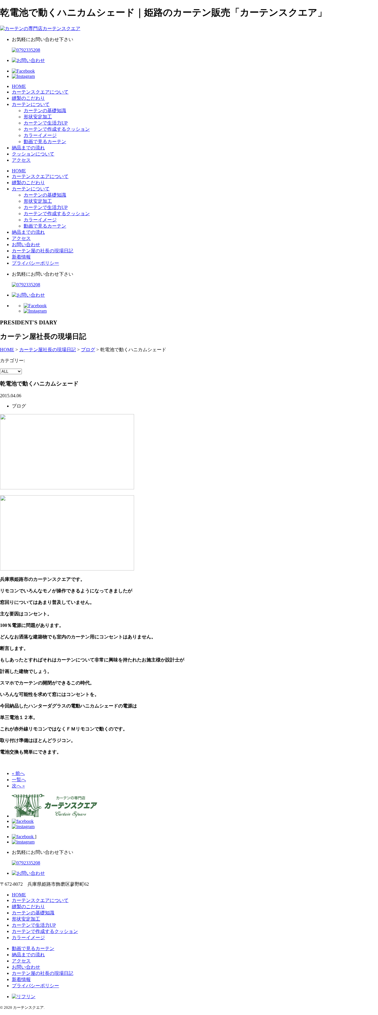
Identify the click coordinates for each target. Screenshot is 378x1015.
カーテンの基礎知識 (45, 110)
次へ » (18, 785)
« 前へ (18, 773)
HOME (19, 86)
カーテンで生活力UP (46, 122)
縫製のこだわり (28, 98)
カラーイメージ (40, 135)
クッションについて (33, 153)
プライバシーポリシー (35, 263)
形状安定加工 (38, 116)
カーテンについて (31, 104)
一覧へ (19, 779)
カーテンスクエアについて (40, 91)
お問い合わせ (26, 244)
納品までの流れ (28, 147)
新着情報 (21, 256)
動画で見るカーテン (45, 141)
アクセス (21, 160)
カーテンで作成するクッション (57, 129)
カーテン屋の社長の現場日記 (42, 250)
